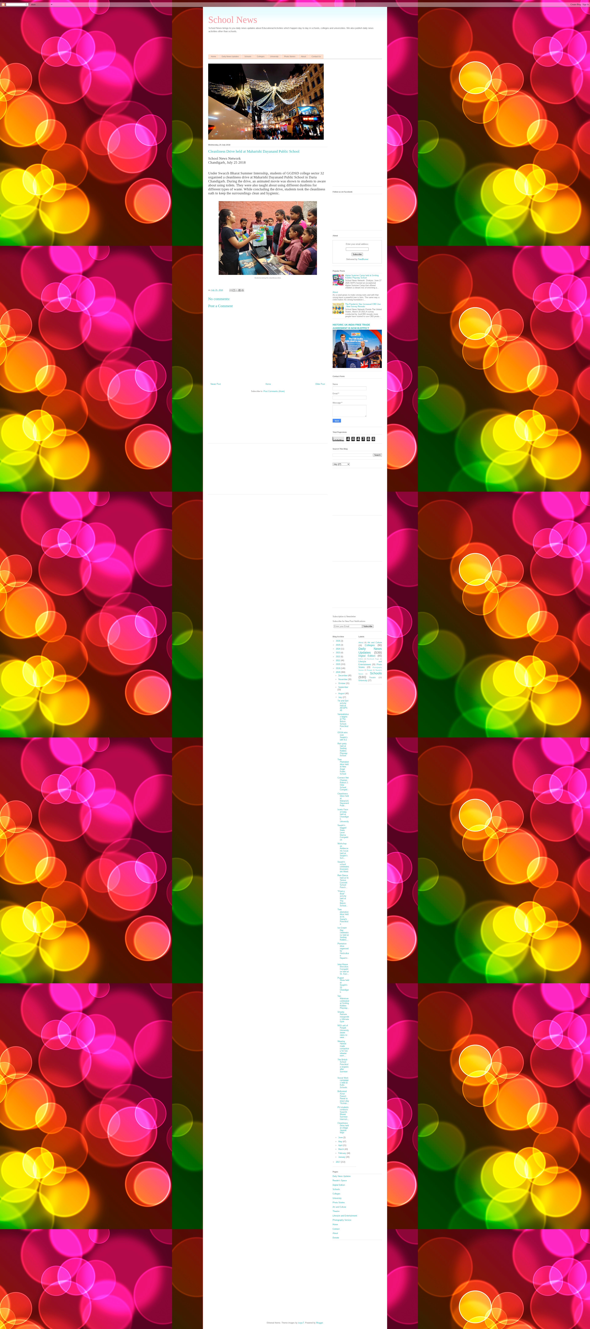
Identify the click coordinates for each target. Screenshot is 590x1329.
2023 (338, 652)
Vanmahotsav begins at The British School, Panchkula (343, 721)
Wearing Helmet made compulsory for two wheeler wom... (343, 1048)
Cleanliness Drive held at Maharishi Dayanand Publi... (343, 799)
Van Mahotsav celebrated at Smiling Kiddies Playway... (343, 1002)
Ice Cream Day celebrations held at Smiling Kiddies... (343, 934)
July (340, 697)
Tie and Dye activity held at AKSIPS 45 (343, 705)
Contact (336, 1229)
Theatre (372, 677)
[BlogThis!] (233, 290)
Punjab (369, 670)
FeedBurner (363, 259)
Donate (336, 1238)
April (340, 1145)
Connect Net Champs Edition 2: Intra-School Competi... (343, 784)
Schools (247, 56)
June (340, 1137)
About (303, 56)
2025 (338, 645)
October (342, 683)
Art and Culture (375, 642)
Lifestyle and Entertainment (345, 1216)
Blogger (319, 1323)
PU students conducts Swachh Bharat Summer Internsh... (343, 1113)
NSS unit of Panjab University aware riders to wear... (343, 1031)
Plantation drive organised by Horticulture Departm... (343, 951)
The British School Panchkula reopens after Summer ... (343, 1066)
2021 (338, 660)
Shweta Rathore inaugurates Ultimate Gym (343, 1017)
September (343, 687)
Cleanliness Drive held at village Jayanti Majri (343, 1128)
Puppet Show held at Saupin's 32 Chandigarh (343, 985)
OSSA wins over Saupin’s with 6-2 (343, 736)
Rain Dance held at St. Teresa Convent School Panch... (343, 881)
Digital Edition (366, 656)
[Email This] (230, 290)
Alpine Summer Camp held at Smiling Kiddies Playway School (362, 276)
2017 (338, 1162)
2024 (338, 649)
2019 (338, 668)
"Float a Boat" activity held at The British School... (343, 898)
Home (213, 56)
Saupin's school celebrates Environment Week (343, 867)
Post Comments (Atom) (274, 391)
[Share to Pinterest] (242, 290)
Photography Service (342, 1220)
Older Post (320, 384)
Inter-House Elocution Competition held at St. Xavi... (343, 969)
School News (232, 20)
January (342, 1157)
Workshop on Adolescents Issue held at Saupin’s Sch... (343, 850)
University (274, 56)
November (343, 679)
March (341, 1149)
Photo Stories (289, 56)
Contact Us (316, 56)
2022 (338, 656)
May (340, 1141)
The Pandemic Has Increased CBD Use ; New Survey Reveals (363, 305)
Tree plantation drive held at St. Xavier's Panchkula (343, 916)
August (341, 693)
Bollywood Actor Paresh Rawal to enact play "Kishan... (343, 1097)
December (343, 675)
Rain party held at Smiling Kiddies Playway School (342, 749)
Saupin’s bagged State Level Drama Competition (343, 832)
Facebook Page (373, 659)
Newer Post (215, 384)
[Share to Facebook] (239, 290)
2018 (338, 672)
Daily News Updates (230, 56)
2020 (338, 664)
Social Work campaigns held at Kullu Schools (343, 1083)
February (342, 1153)
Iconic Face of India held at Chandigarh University (343, 815)
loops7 (301, 1323)
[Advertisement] (282, 42)
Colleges (260, 56)
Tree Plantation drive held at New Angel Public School (343, 766)
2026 (338, 641)
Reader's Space (340, 1180)
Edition (360, 659)
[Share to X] (236, 290)
